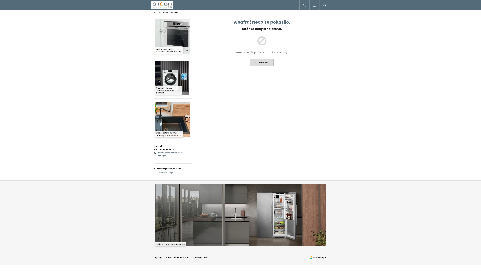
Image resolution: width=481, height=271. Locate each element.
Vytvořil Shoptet (320, 257)
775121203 (162, 156)
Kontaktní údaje (166, 172)
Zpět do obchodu (262, 62)
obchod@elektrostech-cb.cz (170, 152)
